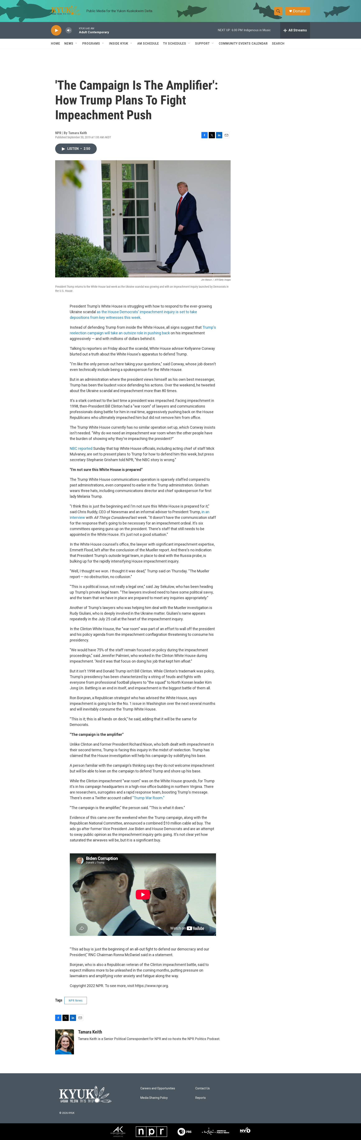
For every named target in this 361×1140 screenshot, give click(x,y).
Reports (200, 1097)
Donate (299, 11)
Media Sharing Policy (154, 1097)
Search (278, 43)
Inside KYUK (118, 43)
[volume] (68, 30)
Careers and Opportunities (157, 1088)
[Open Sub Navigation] (76, 43)
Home (55, 43)
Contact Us (202, 1088)
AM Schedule (148, 43)
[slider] (75, 30)
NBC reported (81, 448)
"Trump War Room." (148, 798)
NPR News (76, 1000)
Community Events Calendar (243, 43)
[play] (56, 30)
